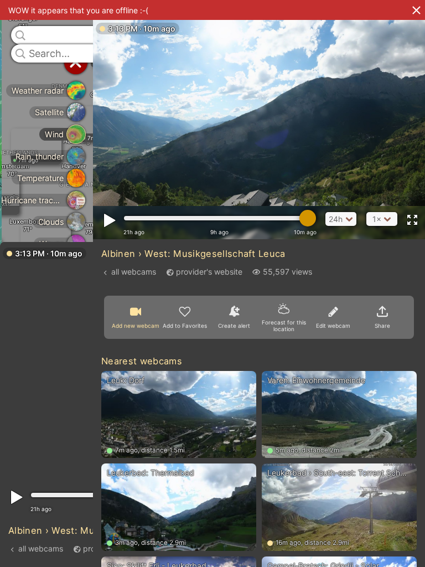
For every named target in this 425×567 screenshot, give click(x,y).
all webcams (40, 548)
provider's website (209, 271)
